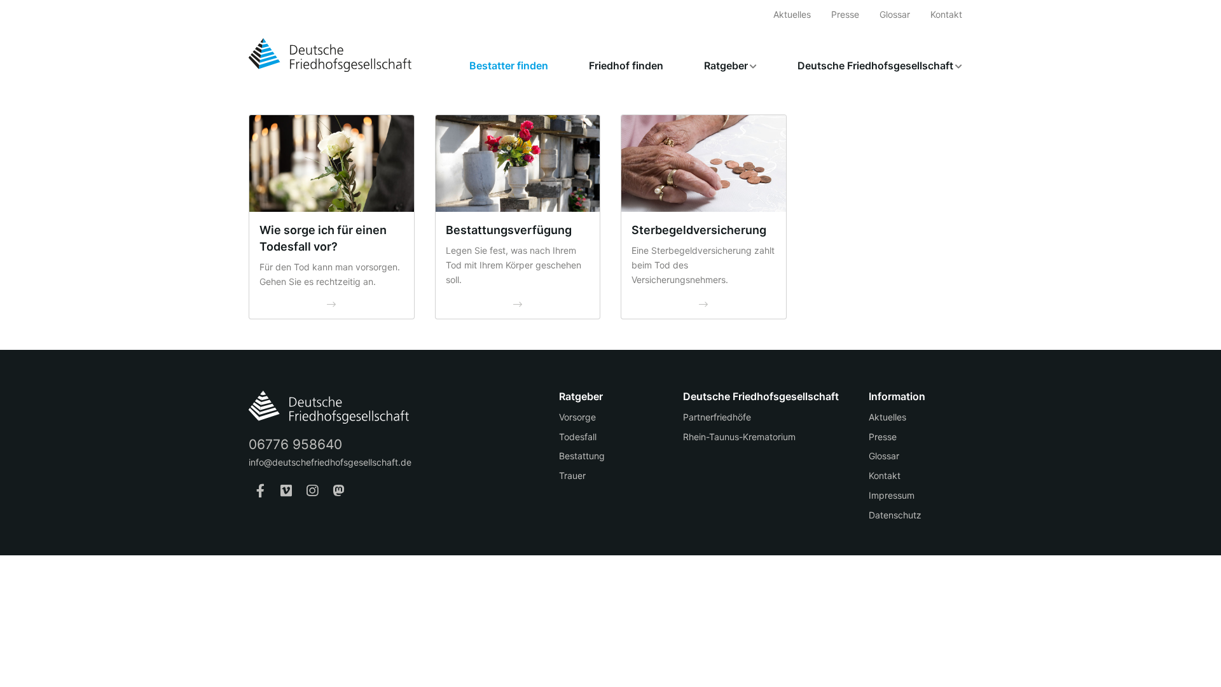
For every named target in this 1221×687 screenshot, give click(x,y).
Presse (845, 14)
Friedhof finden (626, 65)
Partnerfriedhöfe (717, 417)
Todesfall (578, 436)
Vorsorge (577, 417)
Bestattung (582, 455)
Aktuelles (792, 14)
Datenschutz (895, 515)
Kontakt (946, 14)
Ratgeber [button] (726, 65)
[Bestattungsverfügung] (518, 163)
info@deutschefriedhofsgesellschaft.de (330, 462)
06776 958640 (295, 444)
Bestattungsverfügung (509, 230)
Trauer (572, 475)
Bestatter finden (508, 65)
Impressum (891, 495)
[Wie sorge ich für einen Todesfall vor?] (331, 163)
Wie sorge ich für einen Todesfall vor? (323, 238)
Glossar (895, 14)
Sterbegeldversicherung (698, 230)
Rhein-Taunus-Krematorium (739, 436)
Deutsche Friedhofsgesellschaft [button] (875, 65)
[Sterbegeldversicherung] (703, 163)
